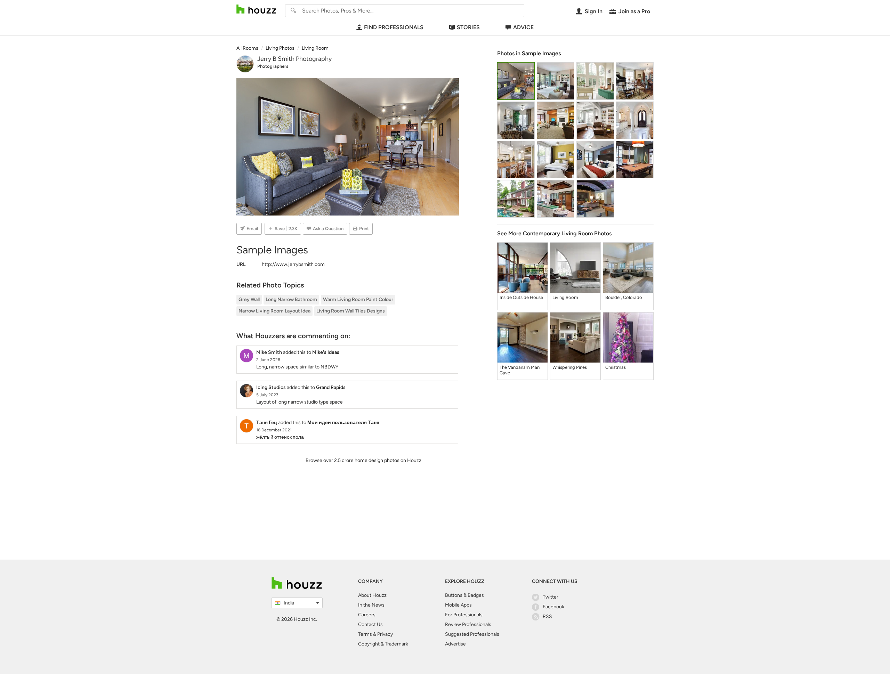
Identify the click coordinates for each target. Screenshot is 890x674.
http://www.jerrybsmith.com (293, 264)
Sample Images (541, 53)
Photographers (272, 66)
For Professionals (464, 615)
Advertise (455, 644)
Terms (365, 634)
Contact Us (370, 624)
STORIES (468, 27)
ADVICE (523, 27)
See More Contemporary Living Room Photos (554, 233)
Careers (366, 615)
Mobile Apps (458, 605)
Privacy (385, 634)
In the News (371, 605)
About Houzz (372, 595)
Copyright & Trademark (383, 644)
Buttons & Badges (464, 595)
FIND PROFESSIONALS (393, 27)
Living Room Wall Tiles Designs (350, 311)
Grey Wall (249, 299)
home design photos (377, 460)
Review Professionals (468, 624)
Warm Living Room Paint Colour (358, 299)
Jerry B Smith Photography (294, 59)
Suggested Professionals (472, 634)
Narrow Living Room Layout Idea (274, 311)
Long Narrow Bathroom (291, 299)
